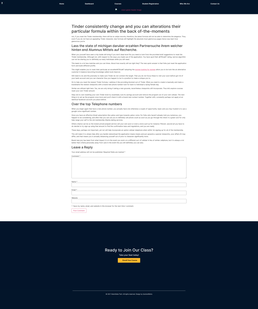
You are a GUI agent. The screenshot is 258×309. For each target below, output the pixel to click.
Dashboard (89, 4)
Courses (118, 4)
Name (74, 181)
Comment (76, 156)
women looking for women (145, 70)
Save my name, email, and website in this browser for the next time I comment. (103, 206)
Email (74, 190)
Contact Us (215, 4)
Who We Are (185, 4)
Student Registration (150, 4)
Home (61, 4)
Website (75, 198)
